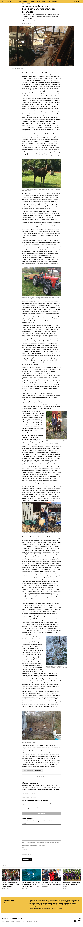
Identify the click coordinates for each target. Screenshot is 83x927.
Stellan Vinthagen (26, 20)
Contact (35, 921)
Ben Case (24, 890)
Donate (48, 1)
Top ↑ (80, 918)
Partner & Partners (77, 924)
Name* (23, 847)
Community (31, 1)
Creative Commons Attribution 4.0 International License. (38, 924)
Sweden (33, 793)
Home (3, 921)
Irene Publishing (30, 110)
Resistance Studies (26, 3)
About (43, 1)
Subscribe (18, 921)
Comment (24, 823)
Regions (25, 1)
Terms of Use (29, 921)
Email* (23, 852)
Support (12, 921)
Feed (23, 921)
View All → (79, 866)
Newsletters (54, 1)
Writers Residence (44, 110)
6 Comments (41, 813)
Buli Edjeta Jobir (5, 890)
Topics (19, 1)
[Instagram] (76, 1)
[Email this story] (30, 23)
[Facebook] (74, 1)
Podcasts (38, 1)
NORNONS (34, 88)
